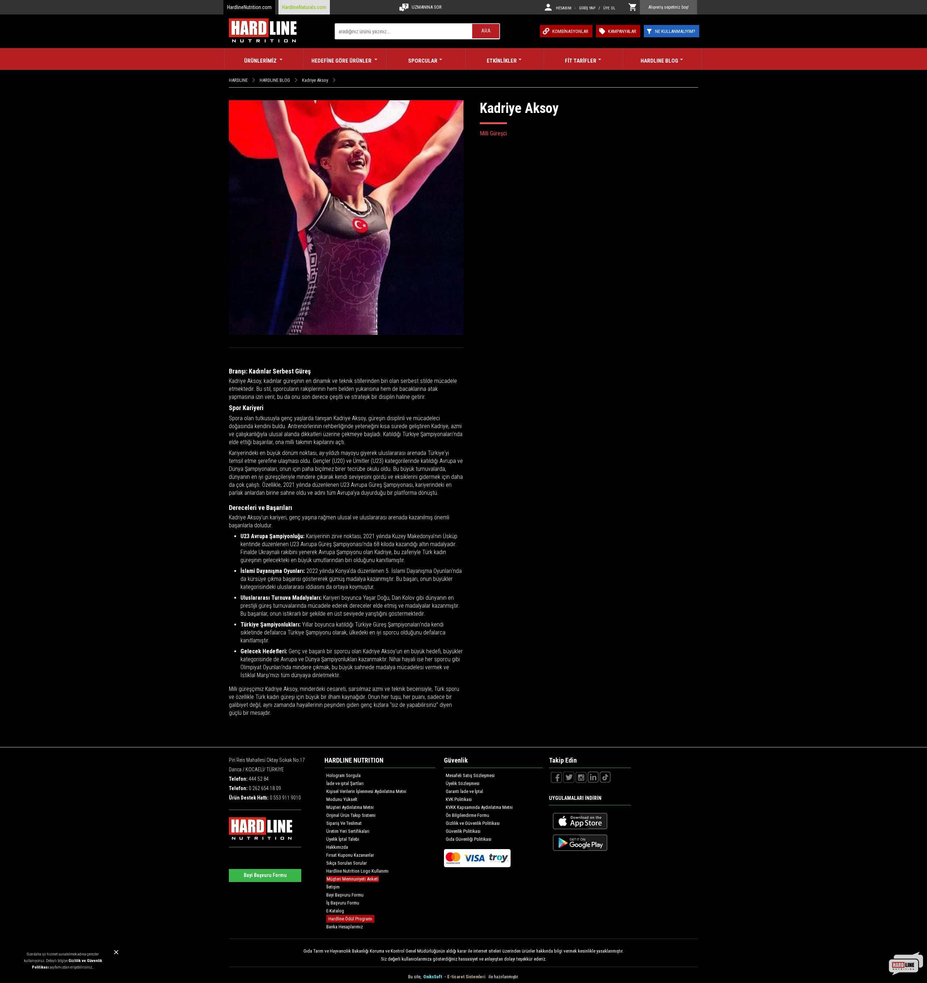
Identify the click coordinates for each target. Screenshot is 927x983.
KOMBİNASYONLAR (570, 31)
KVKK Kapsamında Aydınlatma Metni (479, 807)
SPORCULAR (422, 61)
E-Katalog (335, 911)
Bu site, (415, 976)
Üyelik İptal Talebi (342, 839)
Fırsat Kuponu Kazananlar (350, 855)
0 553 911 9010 (285, 798)
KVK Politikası (459, 799)
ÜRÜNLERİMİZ (261, 61)
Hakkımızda (337, 847)
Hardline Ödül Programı (350, 918)
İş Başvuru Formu (342, 903)
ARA (486, 31)
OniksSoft (433, 976)
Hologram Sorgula (343, 775)
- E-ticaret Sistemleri (465, 976)
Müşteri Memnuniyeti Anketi (352, 879)
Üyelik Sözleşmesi (462, 783)
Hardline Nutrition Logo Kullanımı (357, 871)
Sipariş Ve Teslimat (344, 823)
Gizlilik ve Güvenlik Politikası (473, 823)
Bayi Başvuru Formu (265, 875)
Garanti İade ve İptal (464, 791)
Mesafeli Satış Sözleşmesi (470, 775)
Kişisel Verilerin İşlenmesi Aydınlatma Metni (366, 791)
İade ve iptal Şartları (345, 783)
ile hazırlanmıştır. (503, 976)
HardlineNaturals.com (304, 7)
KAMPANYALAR (622, 31)
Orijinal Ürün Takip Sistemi (351, 815)
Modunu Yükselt (341, 799)
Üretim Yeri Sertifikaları (347, 831)
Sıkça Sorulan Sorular (346, 863)
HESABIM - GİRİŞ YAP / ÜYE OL (585, 8)
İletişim (333, 887)
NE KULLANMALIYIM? (675, 31)
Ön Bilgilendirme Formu (467, 815)
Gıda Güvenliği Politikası (468, 839)
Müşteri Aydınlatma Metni (350, 807)
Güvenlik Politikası (463, 831)
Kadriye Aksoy (315, 80)
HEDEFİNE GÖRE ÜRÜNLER (342, 61)
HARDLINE (238, 80)
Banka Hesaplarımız (344, 926)
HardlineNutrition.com (249, 7)
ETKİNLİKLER (502, 61)
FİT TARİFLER (580, 61)
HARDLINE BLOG (659, 61)
